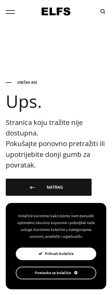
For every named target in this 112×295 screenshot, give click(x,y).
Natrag (54, 187)
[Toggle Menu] (10, 12)
